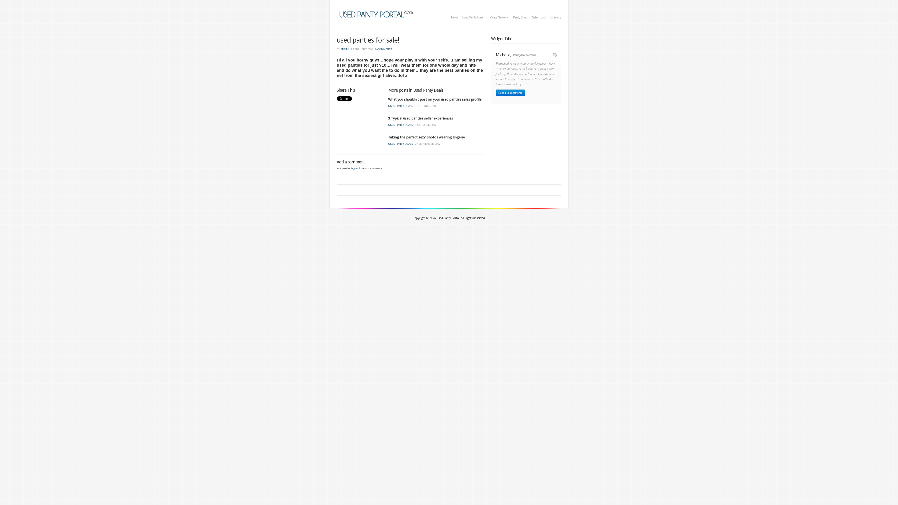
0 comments (383, 49)
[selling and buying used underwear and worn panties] (377, 14)
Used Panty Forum (473, 17)
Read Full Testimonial (510, 92)
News (454, 17)
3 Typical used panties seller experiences (420, 118)
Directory (555, 17)
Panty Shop (520, 17)
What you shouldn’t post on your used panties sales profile (435, 99)
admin (344, 49)
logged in (356, 168)
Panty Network (499, 17)
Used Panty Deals (400, 106)
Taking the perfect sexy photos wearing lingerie (426, 137)
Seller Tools (539, 17)
